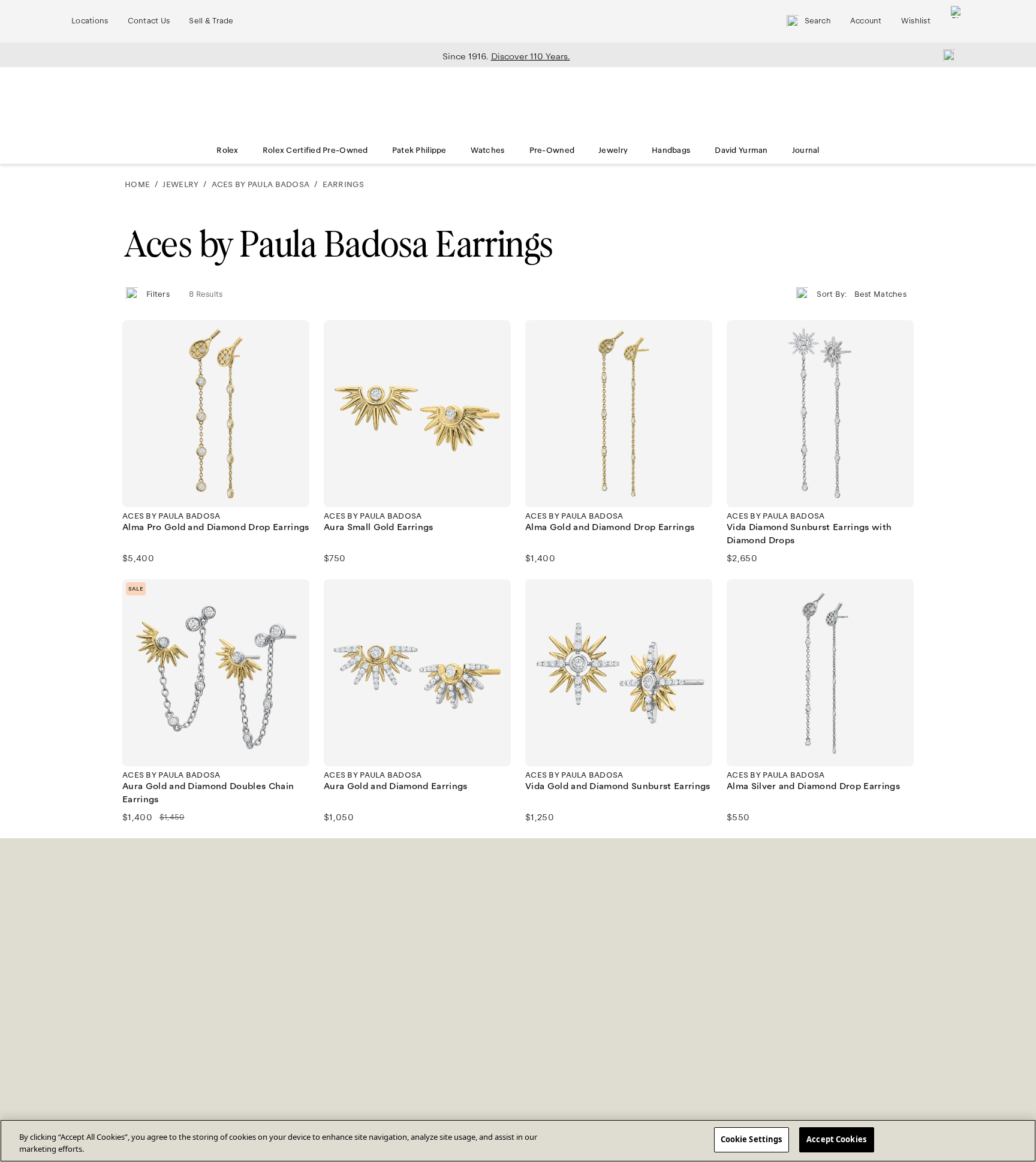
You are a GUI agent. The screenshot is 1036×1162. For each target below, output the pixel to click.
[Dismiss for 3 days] (945, 54)
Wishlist (915, 21)
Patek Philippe (419, 150)
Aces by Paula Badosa (260, 184)
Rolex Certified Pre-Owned (315, 150)
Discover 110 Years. (530, 56)
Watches (488, 150)
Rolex (227, 150)
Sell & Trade (211, 21)
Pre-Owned (552, 150)
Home (137, 184)
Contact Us (149, 21)
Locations (90, 21)
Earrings (343, 184)
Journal (806, 150)
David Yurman (741, 150)
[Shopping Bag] (957, 21)
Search (818, 21)
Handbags (671, 150)
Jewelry (613, 150)
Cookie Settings (751, 1139)
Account (866, 21)
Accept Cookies (836, 1139)
